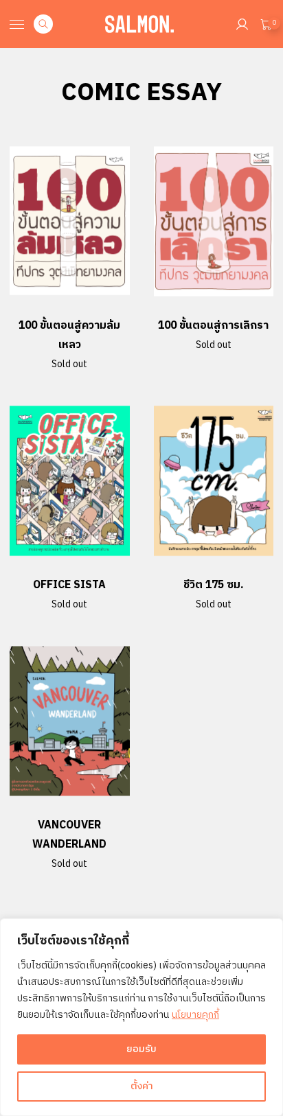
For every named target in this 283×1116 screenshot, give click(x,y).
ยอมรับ (141, 1049)
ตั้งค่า (142, 1086)
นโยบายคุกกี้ (195, 1015)
